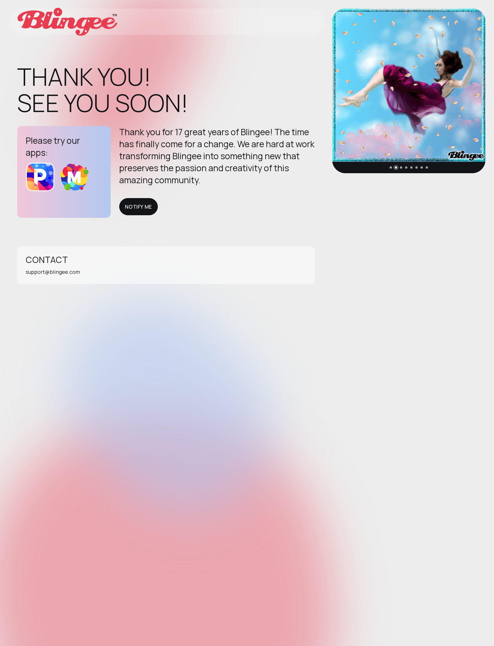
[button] (391, 167)
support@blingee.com (53, 271)
